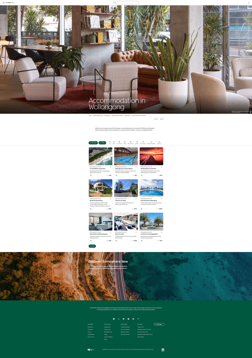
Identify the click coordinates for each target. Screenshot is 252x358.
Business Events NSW (142, 332)
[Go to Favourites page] (248, 2)
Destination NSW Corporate (144, 329)
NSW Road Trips (108, 332)
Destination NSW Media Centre (145, 334)
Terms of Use (91, 336)
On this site (107, 324)
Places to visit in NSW (98, 115)
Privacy (89, 332)
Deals (105, 339)
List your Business (125, 329)
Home (90, 115)
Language (159, 324)
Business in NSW (125, 332)
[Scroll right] (161, 143)
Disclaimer (90, 329)
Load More (92, 246)
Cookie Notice (91, 334)
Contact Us (90, 327)
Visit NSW (90, 324)
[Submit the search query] (115, 2)
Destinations (107, 327)
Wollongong (127, 115)
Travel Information (125, 327)
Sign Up (92, 273)
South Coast (107, 115)
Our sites (139, 324)
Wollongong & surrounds (117, 115)
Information (124, 324)
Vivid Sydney (140, 336)
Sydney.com (140, 327)
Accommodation (108, 336)
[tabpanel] (126, 57)
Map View (94, 142)
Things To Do (107, 329)
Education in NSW (125, 334)
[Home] (10, 2)
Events (105, 334)
